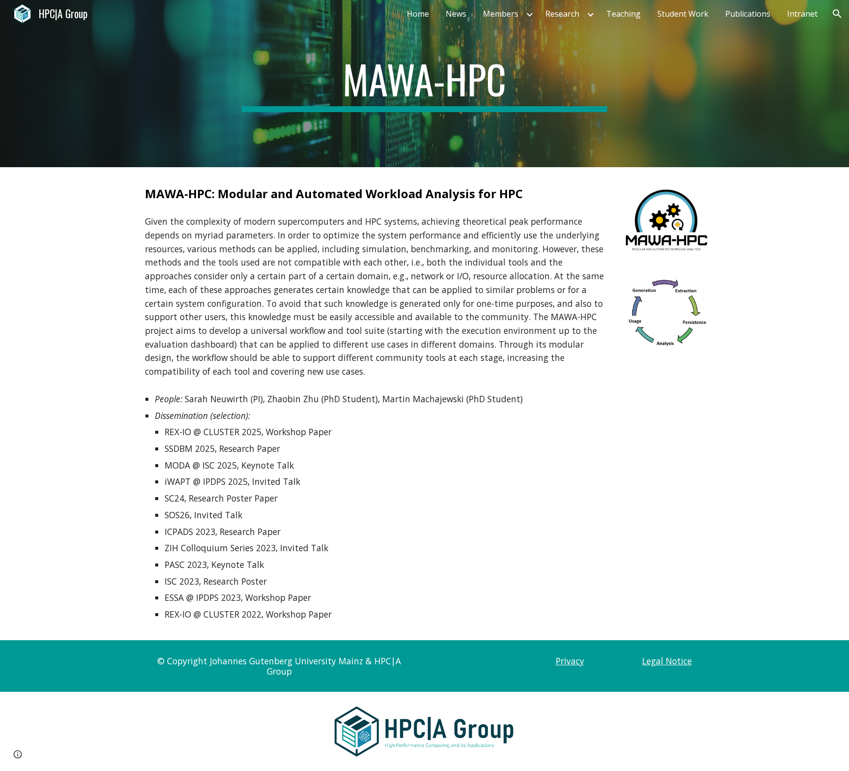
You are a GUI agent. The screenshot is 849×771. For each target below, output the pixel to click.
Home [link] (418, 13)
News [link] (456, 13)
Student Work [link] (682, 13)
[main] (424, 83)
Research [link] (562, 13)
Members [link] (500, 13)
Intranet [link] (802, 13)
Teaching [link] (623, 13)
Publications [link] (747, 13)
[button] (837, 14)
